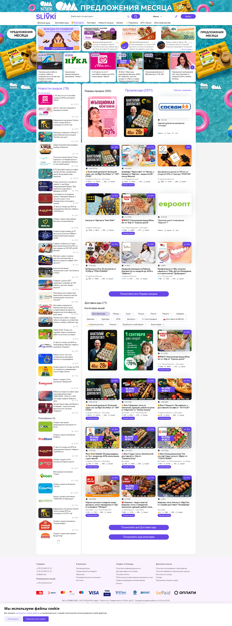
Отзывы (159, 577)
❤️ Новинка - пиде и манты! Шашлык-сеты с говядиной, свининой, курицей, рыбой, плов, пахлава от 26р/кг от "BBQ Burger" (137, 505)
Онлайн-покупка (128, 185)
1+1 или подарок (150, 319)
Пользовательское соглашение (88, 577)
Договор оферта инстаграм (127, 571)
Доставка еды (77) (96, 302)
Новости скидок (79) (53, 88)
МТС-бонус (146, 22)
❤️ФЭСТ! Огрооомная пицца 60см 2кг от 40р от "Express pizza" (138, 221)
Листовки (91, 22)
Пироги (167, 314)
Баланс (120, 22)
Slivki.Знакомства (162, 22)
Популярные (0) (46, 418)
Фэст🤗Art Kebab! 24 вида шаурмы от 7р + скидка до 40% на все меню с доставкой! (102, 456)
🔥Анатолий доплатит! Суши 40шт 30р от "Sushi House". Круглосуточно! (140, 42)
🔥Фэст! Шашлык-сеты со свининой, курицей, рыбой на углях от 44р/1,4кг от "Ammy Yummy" (138, 407)
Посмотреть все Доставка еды (138, 527)
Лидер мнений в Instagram (86, 571)
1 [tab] (58, 49)
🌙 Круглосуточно (96, 324)
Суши (130, 314)
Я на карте (79, 22)
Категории (45, 23)
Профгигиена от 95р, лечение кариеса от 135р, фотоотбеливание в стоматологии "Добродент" (174, 271)
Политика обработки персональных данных (173, 571)
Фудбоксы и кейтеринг (135, 324)
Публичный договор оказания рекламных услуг (134, 577)
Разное (114, 324)
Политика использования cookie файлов (171, 568)
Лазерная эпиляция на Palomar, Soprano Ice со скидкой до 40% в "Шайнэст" (137, 271)
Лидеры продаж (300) (98, 91)
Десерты (132, 319)
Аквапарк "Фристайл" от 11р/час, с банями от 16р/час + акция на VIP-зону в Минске (138, 174)
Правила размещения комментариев (130, 580)
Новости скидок (106, 22)
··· (87, 314)
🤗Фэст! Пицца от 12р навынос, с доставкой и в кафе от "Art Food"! (174, 406)
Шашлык (92, 319)
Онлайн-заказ (92, 185)
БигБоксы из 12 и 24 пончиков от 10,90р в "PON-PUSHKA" (101, 270)
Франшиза (80, 574)
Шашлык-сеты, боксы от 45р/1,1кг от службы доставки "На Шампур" (174, 503)
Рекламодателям (83, 568)
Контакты (80, 580)
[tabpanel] (58, 38)
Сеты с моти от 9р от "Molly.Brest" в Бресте (177, 42)
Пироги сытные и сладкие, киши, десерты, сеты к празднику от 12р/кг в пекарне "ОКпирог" (102, 504)
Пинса (154, 314)
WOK (119, 319)
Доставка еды (62, 22)
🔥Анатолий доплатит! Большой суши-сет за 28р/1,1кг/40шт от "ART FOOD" (103, 42)
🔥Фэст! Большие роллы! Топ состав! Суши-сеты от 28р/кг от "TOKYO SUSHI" (173, 456)
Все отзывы (187, 49)
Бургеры (107, 319)
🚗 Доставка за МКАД (175, 319)
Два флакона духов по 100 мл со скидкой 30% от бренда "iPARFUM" (174, 173)
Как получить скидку (164, 574)
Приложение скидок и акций (167, 580)
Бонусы (119, 583)
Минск (156, 16)
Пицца (142, 314)
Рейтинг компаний (182, 90)
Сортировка (44, 93)
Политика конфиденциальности (128, 568)
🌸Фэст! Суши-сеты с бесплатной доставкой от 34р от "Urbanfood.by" (137, 456)
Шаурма (181, 314)
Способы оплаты (122, 574)
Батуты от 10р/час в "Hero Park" (100, 220)
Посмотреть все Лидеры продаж (138, 293)
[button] (40, 67)
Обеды (117, 314)
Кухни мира (157, 324)
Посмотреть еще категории (138, 536)
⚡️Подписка (132, 22)
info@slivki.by (41, 574)
